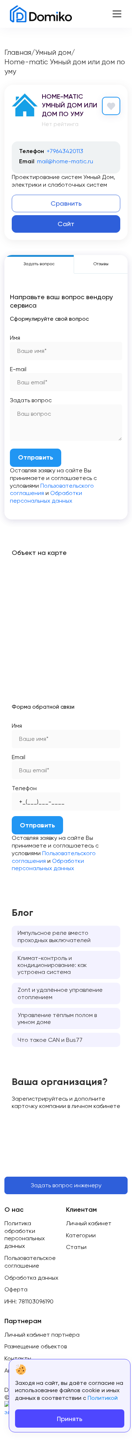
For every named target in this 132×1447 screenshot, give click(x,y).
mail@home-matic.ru (65, 161)
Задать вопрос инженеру (66, 1185)
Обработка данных (31, 1277)
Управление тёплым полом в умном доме (57, 1018)
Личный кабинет (88, 1223)
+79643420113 (65, 151)
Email (18, 757)
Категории (81, 1235)
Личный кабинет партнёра (42, 1334)
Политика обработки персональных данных (24, 1234)
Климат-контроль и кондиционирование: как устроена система (52, 965)
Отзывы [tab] (101, 263)
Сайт (66, 224)
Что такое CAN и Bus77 (50, 1039)
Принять (69, 1419)
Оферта (15, 1289)
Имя (15, 337)
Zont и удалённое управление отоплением (60, 993)
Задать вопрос (31, 400)
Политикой (103, 1397)
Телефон (24, 788)
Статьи (76, 1247)
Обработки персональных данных (46, 497)
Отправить (35, 457)
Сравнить (66, 203)
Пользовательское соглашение (30, 1261)
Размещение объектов (35, 1346)
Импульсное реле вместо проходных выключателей (54, 936)
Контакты (17, 1358)
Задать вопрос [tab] (39, 263)
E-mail (18, 369)
